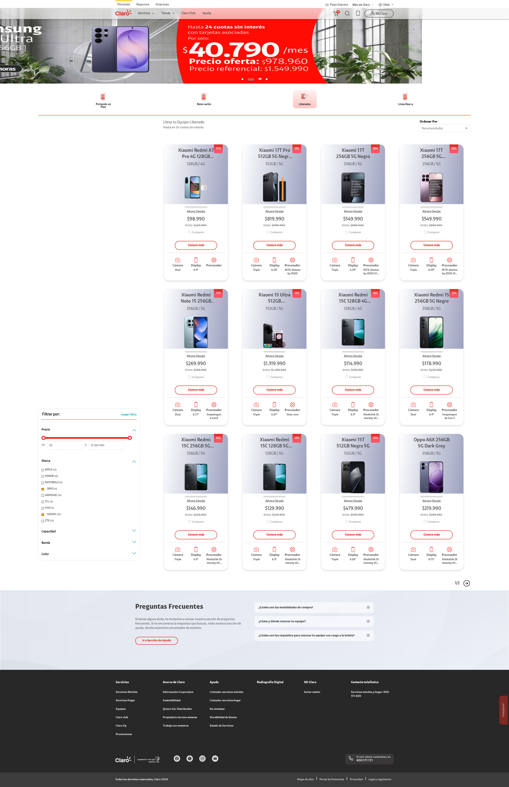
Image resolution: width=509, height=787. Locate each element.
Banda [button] (46, 542)
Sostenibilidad (172, 700)
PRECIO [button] (46, 429)
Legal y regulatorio (379, 779)
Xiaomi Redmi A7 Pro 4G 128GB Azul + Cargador (196, 154)
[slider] (44, 438)
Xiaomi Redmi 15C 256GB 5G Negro (196, 443)
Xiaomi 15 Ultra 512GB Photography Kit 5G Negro (274, 299)
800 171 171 (364, 760)
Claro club (122, 717)
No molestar (217, 709)
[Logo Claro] (123, 13)
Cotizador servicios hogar (225, 700)
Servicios (144, 13)
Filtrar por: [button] (51, 414)
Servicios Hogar (125, 700)
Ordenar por (428, 121)
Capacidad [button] (49, 531)
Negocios (142, 4)
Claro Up (121, 726)
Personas (123, 4)
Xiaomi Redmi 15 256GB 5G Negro (431, 298)
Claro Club (188, 13)
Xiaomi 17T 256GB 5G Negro (353, 153)
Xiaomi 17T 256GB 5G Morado (431, 154)
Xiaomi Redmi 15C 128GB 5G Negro (274, 443)
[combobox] (445, 128)
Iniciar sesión (312, 692)
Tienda (165, 13)
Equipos (121, 709)
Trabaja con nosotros (175, 726)
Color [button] (45, 554)
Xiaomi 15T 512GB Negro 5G (353, 443)
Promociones (124, 734)
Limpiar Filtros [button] (129, 414)
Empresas (162, 4)
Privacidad (356, 779)
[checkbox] (88, 470)
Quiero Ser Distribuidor (177, 709)
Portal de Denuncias (332, 779)
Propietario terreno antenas (180, 717)
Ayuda (207, 13)
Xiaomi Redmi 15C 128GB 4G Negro (353, 299)
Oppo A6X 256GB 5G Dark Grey (432, 443)
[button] (335, 13)
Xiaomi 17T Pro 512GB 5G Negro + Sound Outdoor (274, 154)
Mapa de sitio (305, 779)
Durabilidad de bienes (223, 717)
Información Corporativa (178, 692)
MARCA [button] (46, 461)
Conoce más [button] (196, 245)
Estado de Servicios (221, 726)
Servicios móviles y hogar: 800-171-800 (370, 694)
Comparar (198, 232)
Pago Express (339, 4)
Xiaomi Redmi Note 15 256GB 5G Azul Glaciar (196, 299)
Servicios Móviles (126, 692)
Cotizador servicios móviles (226, 692)
